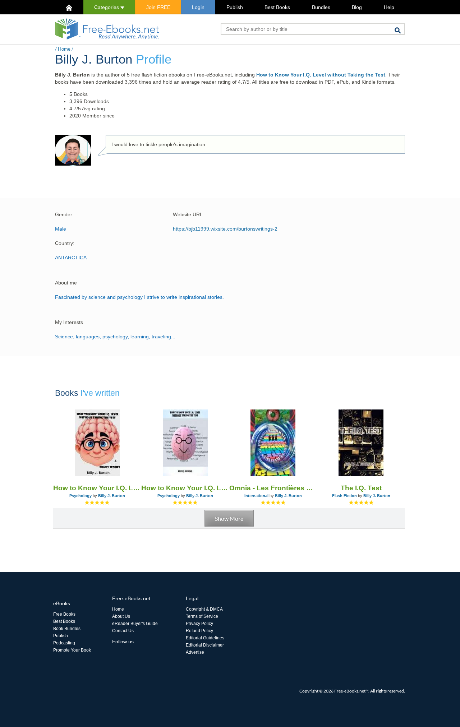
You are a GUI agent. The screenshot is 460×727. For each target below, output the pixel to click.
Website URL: (188, 214)
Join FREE (158, 7)
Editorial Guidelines (205, 637)
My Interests (69, 322)
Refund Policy (199, 630)
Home (64, 49)
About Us (121, 616)
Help (389, 7)
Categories (107, 7)
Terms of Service (202, 616)
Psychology (80, 496)
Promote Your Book (72, 650)
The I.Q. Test (361, 488)
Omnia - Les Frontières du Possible (273, 488)
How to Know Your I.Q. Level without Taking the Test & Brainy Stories (97, 488)
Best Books (277, 7)
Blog (357, 7)
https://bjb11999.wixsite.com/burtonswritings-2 (225, 229)
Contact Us (123, 630)
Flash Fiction (344, 496)
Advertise (195, 652)
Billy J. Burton (111, 496)
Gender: (64, 214)
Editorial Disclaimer (205, 645)
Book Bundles (66, 628)
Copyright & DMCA (204, 609)
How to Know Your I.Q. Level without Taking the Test (320, 75)
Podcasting (64, 642)
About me (66, 283)
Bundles (321, 7)
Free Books (64, 614)
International (256, 496)
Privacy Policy (199, 623)
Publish (234, 7)
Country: (64, 243)
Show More (229, 518)
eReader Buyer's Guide (135, 623)
